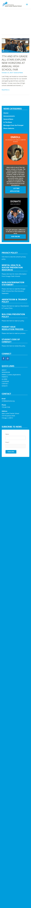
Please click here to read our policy (13, 321)
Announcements (9, 116)
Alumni (5, 113)
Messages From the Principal (13, 125)
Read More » (6, 90)
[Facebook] (3, 358)
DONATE (4, 386)
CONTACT (5, 384)
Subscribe (11, 451)
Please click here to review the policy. (13, 346)
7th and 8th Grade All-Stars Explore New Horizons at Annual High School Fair (15, 62)
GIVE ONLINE (15, 236)
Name (7, 434)
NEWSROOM (6, 372)
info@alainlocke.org (8, 401)
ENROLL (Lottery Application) (11, 375)
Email (7, 442)
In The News (7, 122)
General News (18, 73)
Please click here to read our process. (14, 333)
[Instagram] (7, 358)
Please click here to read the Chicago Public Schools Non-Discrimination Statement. (13, 291)
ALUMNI (4, 379)
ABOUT (4, 370)
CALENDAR (5, 381)
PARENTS (5, 377)
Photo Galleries (8, 128)
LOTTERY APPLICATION (15, 189)
